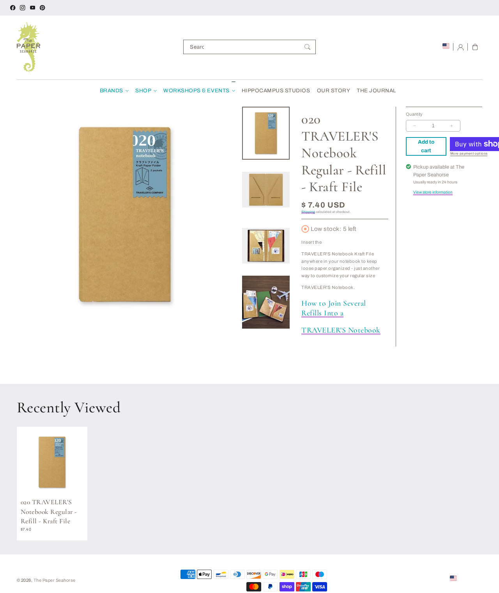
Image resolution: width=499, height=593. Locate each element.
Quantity (414, 114)
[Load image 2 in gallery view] (266, 189)
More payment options (469, 153)
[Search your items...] (307, 47)
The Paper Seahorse (55, 580)
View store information (433, 192)
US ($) (465, 577)
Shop (143, 90)
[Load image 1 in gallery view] (266, 133)
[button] (475, 47)
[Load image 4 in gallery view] (266, 302)
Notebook (340, 330)
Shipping (308, 212)
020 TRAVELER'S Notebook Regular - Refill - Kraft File (49, 511)
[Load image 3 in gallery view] (266, 245)
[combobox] (249, 47)
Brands (111, 90)
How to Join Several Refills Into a (333, 308)
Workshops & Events (196, 90)
